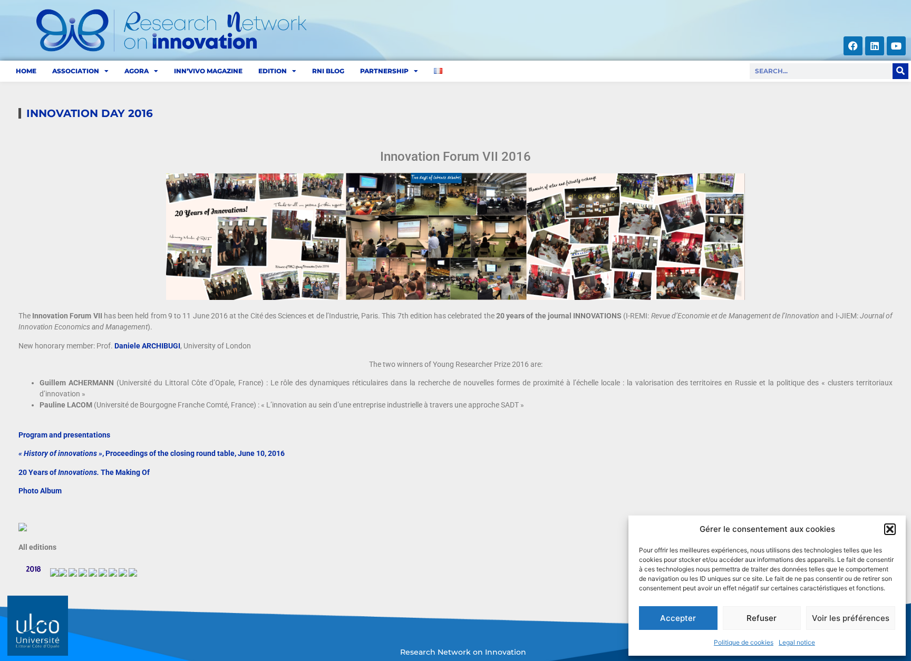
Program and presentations (64, 435)
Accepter (678, 618)
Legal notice (797, 642)
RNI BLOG (328, 71)
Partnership (384, 71)
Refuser (762, 618)
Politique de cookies (743, 642)
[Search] (900, 71)
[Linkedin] (874, 45)
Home (26, 71)
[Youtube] (896, 45)
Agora (136, 71)
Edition (272, 71)
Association (75, 71)
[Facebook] (853, 45)
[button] (890, 529)
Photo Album (40, 491)
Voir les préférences (850, 618)
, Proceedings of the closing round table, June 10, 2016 (151, 453)
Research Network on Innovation (463, 652)
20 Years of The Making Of (84, 472)
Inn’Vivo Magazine (208, 71)
